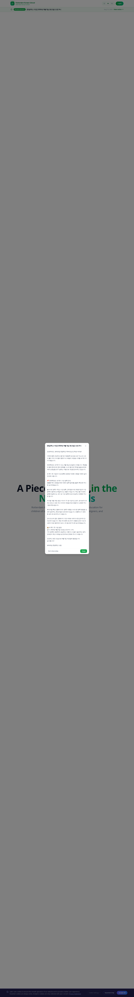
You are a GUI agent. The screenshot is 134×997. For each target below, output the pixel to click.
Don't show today (53, 551)
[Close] (85, 446)
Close (83, 551)
